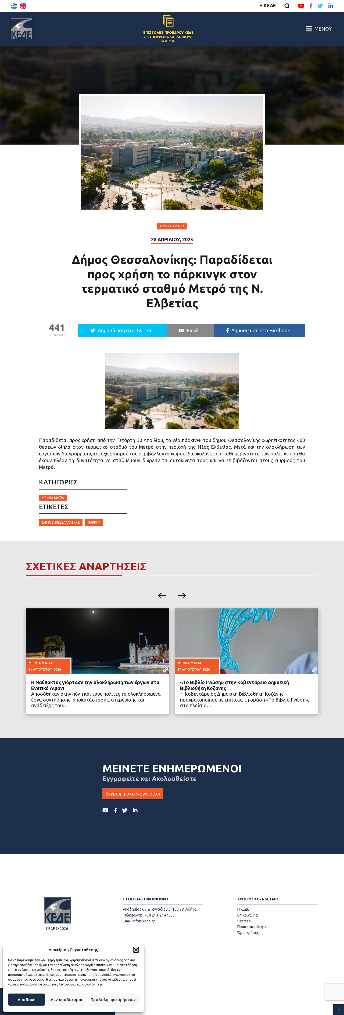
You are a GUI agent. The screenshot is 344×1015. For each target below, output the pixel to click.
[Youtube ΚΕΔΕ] (301, 6)
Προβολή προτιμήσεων (113, 999)
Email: (127, 921)
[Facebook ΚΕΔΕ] (311, 6)
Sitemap (244, 921)
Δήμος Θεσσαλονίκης (61, 522)
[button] (136, 949)
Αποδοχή (26, 999)
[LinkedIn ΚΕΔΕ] (330, 6)
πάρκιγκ (94, 522)
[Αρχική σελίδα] (21, 28)
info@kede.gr (143, 921)
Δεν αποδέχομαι (66, 999)
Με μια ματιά (53, 497)
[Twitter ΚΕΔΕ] (320, 6)
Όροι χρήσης (248, 932)
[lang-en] (23, 6)
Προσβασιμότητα (252, 927)
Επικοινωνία (247, 915)
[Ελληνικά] (14, 6)
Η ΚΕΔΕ (267, 5)
